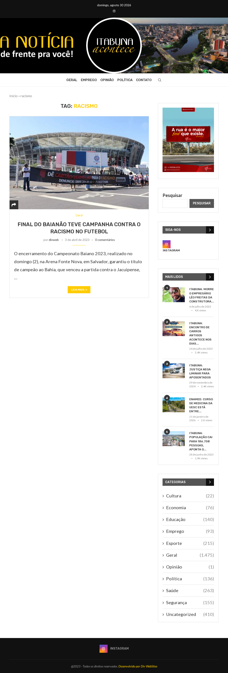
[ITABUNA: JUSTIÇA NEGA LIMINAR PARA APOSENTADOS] (174, 370)
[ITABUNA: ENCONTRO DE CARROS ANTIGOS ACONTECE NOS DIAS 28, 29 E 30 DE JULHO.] (174, 328)
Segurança (190, 602)
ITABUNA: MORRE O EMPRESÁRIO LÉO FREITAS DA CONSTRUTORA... (201, 295)
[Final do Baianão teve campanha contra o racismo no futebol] (79, 162)
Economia (190, 507)
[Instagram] (114, 11)
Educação (190, 519)
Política (124, 80)
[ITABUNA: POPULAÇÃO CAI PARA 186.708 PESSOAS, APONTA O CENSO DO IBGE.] (174, 438)
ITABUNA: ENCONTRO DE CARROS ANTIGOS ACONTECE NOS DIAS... (200, 333)
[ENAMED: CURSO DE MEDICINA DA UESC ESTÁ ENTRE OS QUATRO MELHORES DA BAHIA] (174, 404)
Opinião (107, 80)
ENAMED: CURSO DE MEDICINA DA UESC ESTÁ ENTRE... (201, 405)
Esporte (190, 543)
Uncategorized (190, 614)
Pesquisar (172, 195)
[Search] (159, 80)
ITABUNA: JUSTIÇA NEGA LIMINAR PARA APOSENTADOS (200, 371)
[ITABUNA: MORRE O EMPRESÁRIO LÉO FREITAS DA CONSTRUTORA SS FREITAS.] (174, 294)
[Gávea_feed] (188, 110)
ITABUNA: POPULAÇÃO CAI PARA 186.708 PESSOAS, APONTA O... (200, 441)
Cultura (190, 495)
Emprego (89, 80)
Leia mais (77, 289)
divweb (54, 240)
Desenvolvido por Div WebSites (137, 666)
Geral (71, 80)
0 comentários (105, 240)
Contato (144, 80)
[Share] (14, 204)
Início (13, 96)
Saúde (190, 590)
